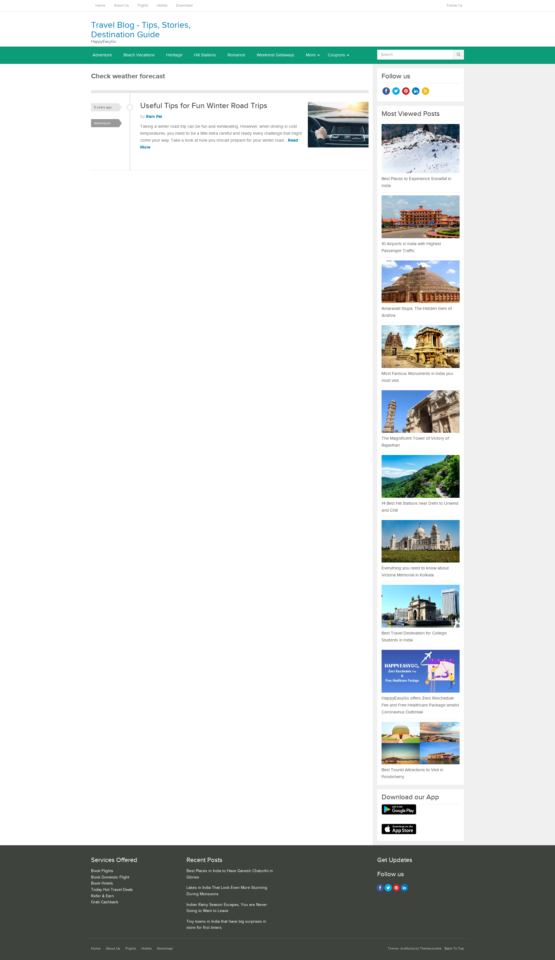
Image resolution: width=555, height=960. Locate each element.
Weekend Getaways (275, 55)
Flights (143, 5)
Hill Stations (205, 55)
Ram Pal (154, 116)
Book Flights (102, 871)
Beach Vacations (139, 55)
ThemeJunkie (430, 948)
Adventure (102, 55)
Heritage (174, 55)
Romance (236, 55)
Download (184, 5)
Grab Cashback (104, 902)
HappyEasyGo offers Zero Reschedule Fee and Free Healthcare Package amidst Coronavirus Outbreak (420, 705)
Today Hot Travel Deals (112, 889)
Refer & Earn (102, 896)
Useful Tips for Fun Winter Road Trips (203, 105)
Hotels (162, 5)
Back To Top (454, 948)
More (311, 55)
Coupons (336, 55)
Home (100, 5)
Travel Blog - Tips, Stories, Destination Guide (140, 30)
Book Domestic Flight (110, 877)
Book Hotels (102, 883)
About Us (121, 5)
